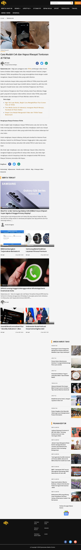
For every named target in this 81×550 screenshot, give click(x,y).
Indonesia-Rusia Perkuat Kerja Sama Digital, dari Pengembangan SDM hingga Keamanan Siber (37, 330)
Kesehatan (54, 345)
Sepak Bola (47, 8)
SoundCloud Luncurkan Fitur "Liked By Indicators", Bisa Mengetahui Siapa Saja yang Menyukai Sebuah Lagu (12, 330)
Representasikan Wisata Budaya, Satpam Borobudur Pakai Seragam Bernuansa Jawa (60, 484)
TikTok (30, 69)
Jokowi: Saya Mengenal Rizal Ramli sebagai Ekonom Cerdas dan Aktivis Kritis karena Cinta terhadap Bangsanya (60, 446)
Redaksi (46, 528)
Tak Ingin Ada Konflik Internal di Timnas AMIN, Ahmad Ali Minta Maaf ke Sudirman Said (60, 458)
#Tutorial (3, 172)
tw (70, 544)
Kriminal (16, 13)
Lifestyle (26, 8)
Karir (46, 534)
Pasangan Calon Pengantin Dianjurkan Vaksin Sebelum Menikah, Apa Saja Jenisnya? (60, 350)
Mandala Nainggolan (9, 224)
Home (2, 18)
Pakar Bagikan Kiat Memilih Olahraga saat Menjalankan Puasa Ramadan (60, 413)
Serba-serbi (5, 13)
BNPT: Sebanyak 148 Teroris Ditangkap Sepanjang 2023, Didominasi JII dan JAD (60, 471)
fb (65, 544)
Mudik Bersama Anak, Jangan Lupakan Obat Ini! (60, 399)
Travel (74, 8)
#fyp (32, 169)
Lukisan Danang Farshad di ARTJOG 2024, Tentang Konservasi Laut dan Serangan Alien (60, 433)
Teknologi (65, 8)
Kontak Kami (46, 522)
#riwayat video (38, 169)
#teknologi (3, 169)
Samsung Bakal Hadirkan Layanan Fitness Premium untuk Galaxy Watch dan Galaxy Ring (36, 252)
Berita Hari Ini (6, 8)
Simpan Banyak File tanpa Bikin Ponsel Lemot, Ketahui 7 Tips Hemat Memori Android (60, 388)
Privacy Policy (36, 528)
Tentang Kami (36, 522)
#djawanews (11, 169)
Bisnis (17, 8)
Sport (56, 8)
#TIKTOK (28, 169)
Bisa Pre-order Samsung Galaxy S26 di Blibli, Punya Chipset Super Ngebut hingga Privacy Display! (24, 212)
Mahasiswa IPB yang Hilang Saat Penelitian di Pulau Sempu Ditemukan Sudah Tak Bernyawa (60, 497)
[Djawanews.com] (3, 3)
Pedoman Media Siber (37, 534)
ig (75, 544)
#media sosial (20, 169)
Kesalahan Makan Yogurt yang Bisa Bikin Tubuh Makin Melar (60, 375)
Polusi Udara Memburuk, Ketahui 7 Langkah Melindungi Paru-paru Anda (60, 363)
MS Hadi (7, 63)
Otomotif (37, 8)
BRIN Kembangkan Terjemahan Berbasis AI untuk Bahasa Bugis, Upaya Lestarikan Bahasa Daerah (11, 252)
